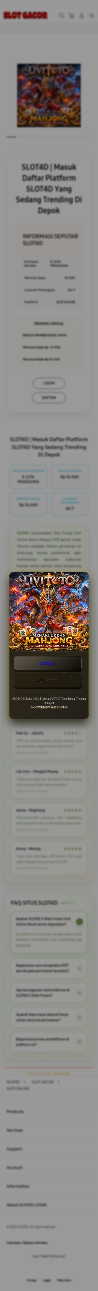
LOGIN (48, 663)
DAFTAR (48, 680)
